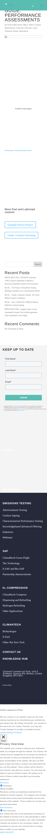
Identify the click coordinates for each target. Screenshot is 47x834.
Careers (8, 450)
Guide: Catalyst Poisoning (21, 235)
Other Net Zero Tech (13, 642)
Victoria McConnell (14, 25)
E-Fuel (6, 636)
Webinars (8, 537)
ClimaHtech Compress (15, 594)
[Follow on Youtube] (44, 695)
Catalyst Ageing (11, 515)
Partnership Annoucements (17, 574)
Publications (23, 31)
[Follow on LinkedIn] (37, 695)
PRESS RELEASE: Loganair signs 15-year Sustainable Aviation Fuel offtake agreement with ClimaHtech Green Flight (21, 312)
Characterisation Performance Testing (23, 520)
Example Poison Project (20, 224)
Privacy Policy (21, 409)
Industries (8, 531)
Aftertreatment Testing (15, 509)
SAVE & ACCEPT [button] (7, 832)
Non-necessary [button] (6, 807)
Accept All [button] (18, 732)
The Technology (11, 563)
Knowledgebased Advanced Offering (22, 526)
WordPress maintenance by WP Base (11, 710)
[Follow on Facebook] (30, 695)
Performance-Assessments (14, 150)
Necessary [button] (4, 783)
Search (38, 264)
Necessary (7, 786)
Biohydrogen (9, 631)
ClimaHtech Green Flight (16, 557)
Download (27, 150)
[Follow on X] (24, 695)
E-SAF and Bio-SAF (13, 568)
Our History (11, 489)
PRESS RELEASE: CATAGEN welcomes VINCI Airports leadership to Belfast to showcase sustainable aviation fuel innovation (22, 281)
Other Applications (13, 611)
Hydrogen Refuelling (14, 605)
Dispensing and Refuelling (17, 600)
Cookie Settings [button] (6, 732)
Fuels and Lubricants (24, 28)
